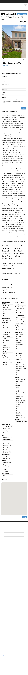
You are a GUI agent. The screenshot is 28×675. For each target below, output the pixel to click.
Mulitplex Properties (6, 553)
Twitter (9, 534)
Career (8, 603)
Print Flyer (24, 24)
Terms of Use (15, 655)
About (4, 603)
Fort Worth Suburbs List (20, 569)
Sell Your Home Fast (6, 555)
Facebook (10, 530)
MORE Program (18, 549)
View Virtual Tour (22, 14)
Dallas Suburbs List (19, 567)
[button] (14, 497)
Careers (3, 567)
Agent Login (17, 575)
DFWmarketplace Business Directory (19, 555)
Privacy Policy (10, 655)
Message (4, 97)
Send (24, 108)
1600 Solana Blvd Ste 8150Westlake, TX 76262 (11, 610)
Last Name (4, 82)
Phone (3, 92)
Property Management (7, 563)
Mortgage (17, 558)
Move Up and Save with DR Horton (20, 546)
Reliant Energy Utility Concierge (19, 561)
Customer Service (6, 569)
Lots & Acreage (5, 549)
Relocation (4, 565)
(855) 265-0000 (9, 65)
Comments (14, 603)
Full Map (24, 517)
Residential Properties (7, 545)
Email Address (5, 87)
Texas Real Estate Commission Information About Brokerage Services (13, 667)
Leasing (3, 561)
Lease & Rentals (5, 547)
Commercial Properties (7, 551)
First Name (4, 76)
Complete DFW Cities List (19, 564)
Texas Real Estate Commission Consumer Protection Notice (13, 659)
